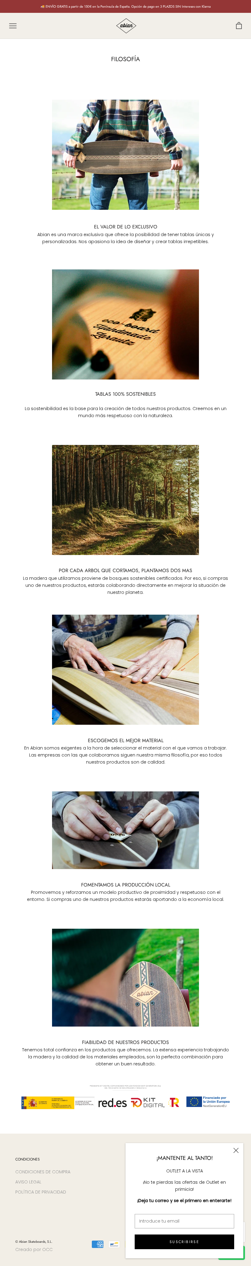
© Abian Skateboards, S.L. (33, 1241)
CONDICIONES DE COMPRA (42, 1172)
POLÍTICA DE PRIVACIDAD (40, 1192)
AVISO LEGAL (28, 1182)
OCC (47, 1249)
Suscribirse (184, 1242)
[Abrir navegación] (13, 25)
